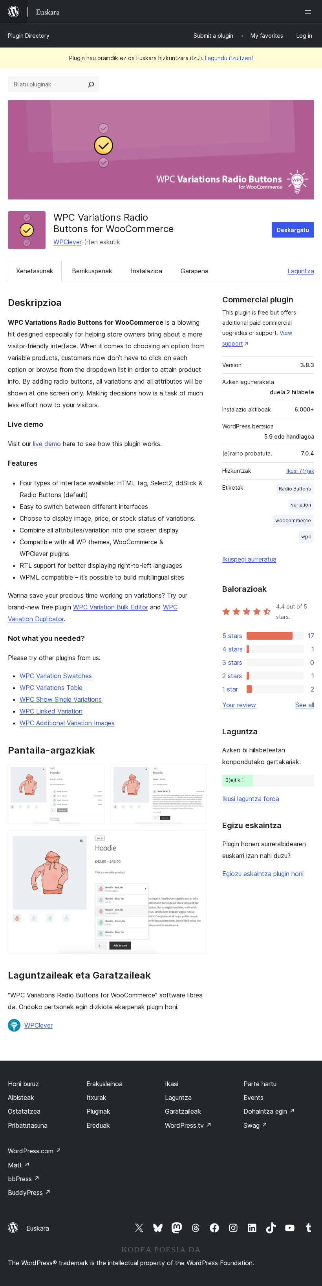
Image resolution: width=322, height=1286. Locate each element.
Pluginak (98, 1111)
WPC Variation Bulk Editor (110, 607)
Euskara (37, 1228)
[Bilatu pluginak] (91, 84)
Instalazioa (146, 271)
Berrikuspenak (92, 271)
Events (253, 1097)
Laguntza (300, 271)
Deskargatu (293, 230)
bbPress (24, 1179)
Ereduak (98, 1125)
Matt (19, 1165)
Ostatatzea (24, 1111)
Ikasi (171, 1084)
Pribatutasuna (28, 1125)
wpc (306, 537)
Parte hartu (259, 1084)
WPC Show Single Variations (61, 699)
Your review (239, 705)
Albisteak (21, 1097)
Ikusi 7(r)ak (300, 471)
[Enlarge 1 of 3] (94, 775)
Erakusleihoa (104, 1084)
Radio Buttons (295, 489)
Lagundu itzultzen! (229, 58)
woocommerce (293, 520)
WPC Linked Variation (51, 711)
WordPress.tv (188, 1125)
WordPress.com (34, 1151)
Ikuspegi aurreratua (249, 559)
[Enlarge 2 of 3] (196, 775)
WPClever (67, 242)
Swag (255, 1125)
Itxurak (96, 1097)
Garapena (195, 271)
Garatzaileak (183, 1111)
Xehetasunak (34, 271)
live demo (47, 444)
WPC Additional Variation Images (67, 723)
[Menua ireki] (309, 12)
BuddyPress (29, 1192)
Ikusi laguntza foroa (250, 799)
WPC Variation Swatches (56, 676)
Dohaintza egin (269, 1111)
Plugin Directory (28, 35)
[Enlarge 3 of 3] (196, 841)
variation (301, 505)
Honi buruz (23, 1084)
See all (304, 705)
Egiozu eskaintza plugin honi (263, 874)
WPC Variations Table (51, 687)
